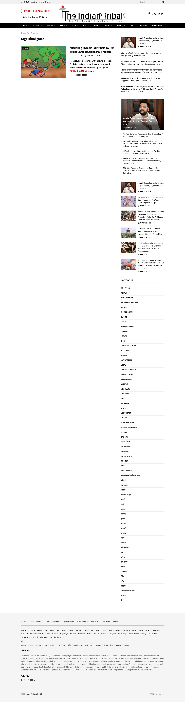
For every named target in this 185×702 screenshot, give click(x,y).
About (23, 2)
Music (85, 26)
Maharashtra (127, 375)
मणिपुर (123, 557)
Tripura (124, 461)
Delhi (123, 322)
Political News (127, 423)
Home (25, 26)
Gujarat (124, 331)
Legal (74, 26)
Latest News (157, 26)
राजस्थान (124, 571)
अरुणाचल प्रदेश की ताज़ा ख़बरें (130, 475)
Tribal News (126, 456)
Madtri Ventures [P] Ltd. (34, 694)
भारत (122, 552)
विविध (122, 576)
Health (62, 26)
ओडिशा (123, 490)
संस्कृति (123, 586)
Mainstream (126, 379)
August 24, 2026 (145, 237)
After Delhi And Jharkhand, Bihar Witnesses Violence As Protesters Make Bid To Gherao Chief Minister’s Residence (142, 89)
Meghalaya (125, 389)
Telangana (125, 447)
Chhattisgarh (127, 312)
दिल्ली (122, 538)
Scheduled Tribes (129, 427)
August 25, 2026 (147, 81)
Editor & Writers (31, 2)
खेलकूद (123, 514)
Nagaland (125, 403)
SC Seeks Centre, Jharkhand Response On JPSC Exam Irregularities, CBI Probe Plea (150, 231)
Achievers (37, 26)
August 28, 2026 (145, 47)
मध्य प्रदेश (124, 562)
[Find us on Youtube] (159, 13)
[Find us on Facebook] (149, 13)
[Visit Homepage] (92, 14)
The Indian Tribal (77, 56)
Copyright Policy (68, 622)
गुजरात (123, 519)
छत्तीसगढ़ (123, 523)
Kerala (124, 355)
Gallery (143, 26)
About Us (24, 622)
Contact (41, 2)
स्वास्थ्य (123, 595)
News (96, 26)
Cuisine (50, 26)
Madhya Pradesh (128, 370)
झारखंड (123, 533)
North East (126, 413)
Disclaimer (106, 622)
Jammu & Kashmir (128, 346)
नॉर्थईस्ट (123, 543)
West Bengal (126, 471)
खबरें (122, 504)
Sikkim (124, 432)
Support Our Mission (35, 11)
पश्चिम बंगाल (124, 547)
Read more (81, 74)
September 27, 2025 (93, 56)
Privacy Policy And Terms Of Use (87, 622)
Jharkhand (125, 351)
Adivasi (25, 48)
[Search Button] (162, 2)
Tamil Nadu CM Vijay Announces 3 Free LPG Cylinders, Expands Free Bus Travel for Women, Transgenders (142, 160)
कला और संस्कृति (126, 495)
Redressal (55, 622)
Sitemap (48, 2)
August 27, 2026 (155, 64)
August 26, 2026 (157, 72)
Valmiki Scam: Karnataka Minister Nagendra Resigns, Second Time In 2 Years (151, 40)
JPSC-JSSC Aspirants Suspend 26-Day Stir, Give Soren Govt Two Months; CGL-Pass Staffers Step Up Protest (142, 170)
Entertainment (127, 327)
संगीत (122, 581)
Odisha (124, 418)
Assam (123, 307)
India (123, 341)
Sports (108, 26)
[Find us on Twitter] (152, 13)
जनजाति (123, 528)
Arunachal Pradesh (129, 303)
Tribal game (35, 33)
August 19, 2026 (145, 271)
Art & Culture (127, 298)
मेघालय (123, 567)
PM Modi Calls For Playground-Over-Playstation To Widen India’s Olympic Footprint (150, 200)
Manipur (124, 384)
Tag (28, 33)
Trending (125, 451)
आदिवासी (123, 480)
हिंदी (132, 26)
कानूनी (123, 499)
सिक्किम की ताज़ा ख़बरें (128, 591)
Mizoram (125, 394)
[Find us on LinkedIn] (162, 13)
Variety (120, 26)
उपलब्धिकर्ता (124, 485)
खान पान (123, 509)
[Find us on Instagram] (155, 13)
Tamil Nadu (125, 442)
